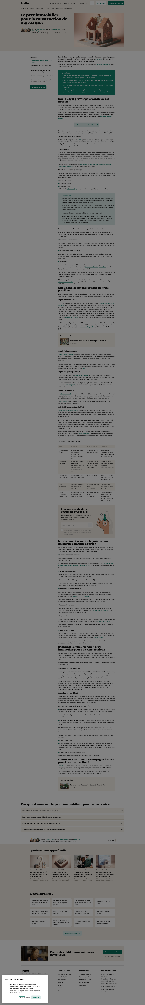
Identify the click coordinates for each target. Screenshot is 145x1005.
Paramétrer (22, 997)
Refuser (28, 997)
